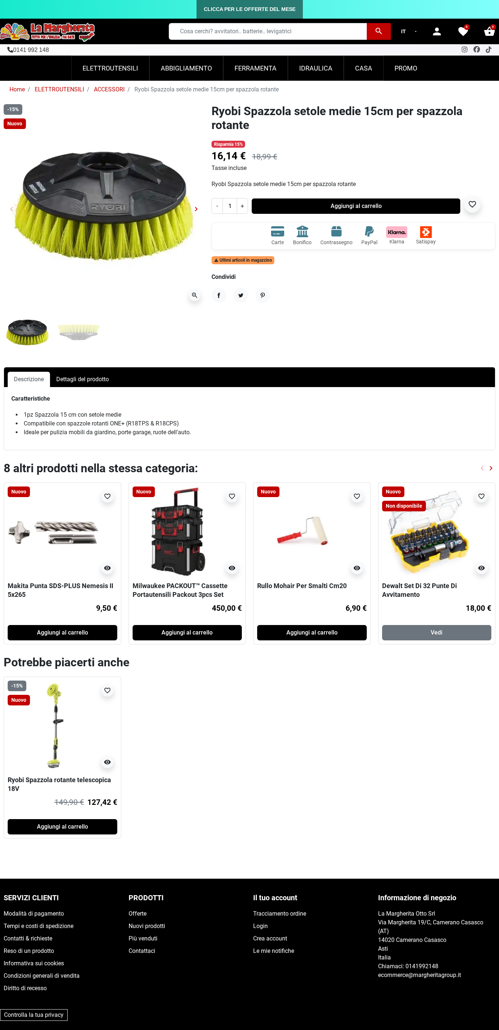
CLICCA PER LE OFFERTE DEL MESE (250, 9)
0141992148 (421, 966)
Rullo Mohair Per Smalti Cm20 (302, 586)
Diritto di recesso (25, 988)
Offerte (137, 913)
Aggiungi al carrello (356, 205)
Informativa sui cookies (34, 963)
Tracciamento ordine (279, 913)
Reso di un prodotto (29, 950)
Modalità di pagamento (34, 913)
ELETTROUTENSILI (59, 89)
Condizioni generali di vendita (42, 975)
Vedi (436, 632)
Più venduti (143, 938)
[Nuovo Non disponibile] (427, 531)
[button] (489, 31)
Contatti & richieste (28, 938)
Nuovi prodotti (147, 926)
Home (17, 89)
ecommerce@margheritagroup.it (419, 975)
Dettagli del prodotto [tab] (82, 379)
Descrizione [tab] (29, 379)
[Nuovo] (53, 531)
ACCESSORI (109, 89)
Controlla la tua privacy (34, 1014)
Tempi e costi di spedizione (38, 926)
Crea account (270, 938)
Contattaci (142, 950)
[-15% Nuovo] (53, 725)
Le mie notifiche (273, 950)
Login (260, 926)
